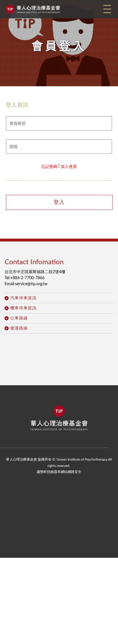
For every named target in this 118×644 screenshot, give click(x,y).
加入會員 (69, 167)
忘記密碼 (49, 167)
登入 (59, 202)
